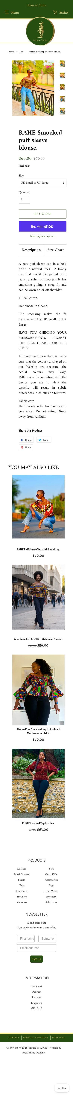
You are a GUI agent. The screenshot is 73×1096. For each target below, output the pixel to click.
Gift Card (36, 1008)
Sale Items (51, 902)
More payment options (42, 236)
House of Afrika (38, 1047)
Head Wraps (51, 891)
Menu (14, 13)
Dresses (21, 869)
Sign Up (36, 959)
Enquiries (36, 1003)
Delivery (36, 991)
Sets (51, 869)
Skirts (21, 880)
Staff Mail (58, 1038)
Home (11, 52)
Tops (22, 885)
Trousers (22, 896)
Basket (63, 13)
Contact (13, 1038)
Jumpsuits (22, 891)
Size (21, 176)
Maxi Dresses (21, 874)
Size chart (36, 986)
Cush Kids (51, 874)
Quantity (24, 192)
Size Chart (56, 250)
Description (31, 250)
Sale (21, 52)
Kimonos (21, 902)
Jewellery (51, 896)
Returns (36, 997)
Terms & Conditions (35, 1038)
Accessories (51, 880)
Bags (51, 885)
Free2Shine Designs (33, 1052)
